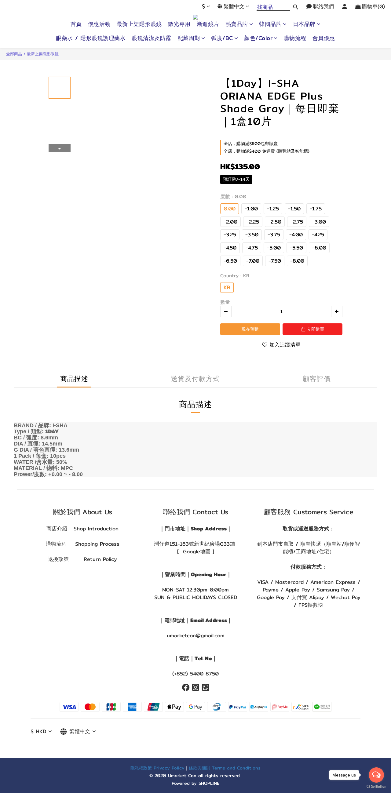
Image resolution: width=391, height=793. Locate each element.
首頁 (76, 24)
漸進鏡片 (208, 24)
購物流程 (295, 38)
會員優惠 (323, 38)
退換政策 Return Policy (82, 559)
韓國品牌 (270, 24)
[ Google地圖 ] (195, 551)
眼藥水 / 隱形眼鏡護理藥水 (91, 38)
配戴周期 (188, 38)
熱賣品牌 (236, 24)
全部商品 (14, 54)
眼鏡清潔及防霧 (151, 38)
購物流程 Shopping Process (82, 544)
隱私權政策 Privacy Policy (157, 767)
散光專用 (179, 24)
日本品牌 (304, 24)
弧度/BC (222, 38)
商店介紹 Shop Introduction (82, 529)
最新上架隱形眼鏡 (139, 24)
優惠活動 (99, 24)
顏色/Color (258, 38)
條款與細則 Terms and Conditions (225, 767)
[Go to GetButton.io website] (376, 787)
